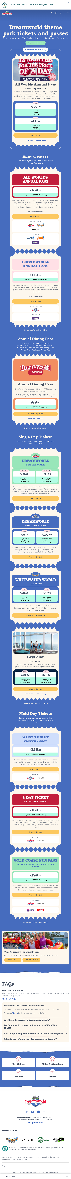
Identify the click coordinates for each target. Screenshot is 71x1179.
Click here (27, 428)
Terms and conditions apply (35, 140)
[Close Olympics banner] (68, 2)
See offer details (31, 960)
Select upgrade (35, 414)
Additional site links (9, 1130)
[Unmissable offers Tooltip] (45, 50)
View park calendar (35, 1123)
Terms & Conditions (40, 330)
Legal (4, 1166)
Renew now (11, 960)
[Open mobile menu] (68, 13)
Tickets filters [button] (9, 1176)
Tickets (15, 1013)
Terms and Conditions (35, 418)
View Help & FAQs (9, 999)
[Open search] (52, 13)
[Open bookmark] (56, 13)
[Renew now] (35, 940)
